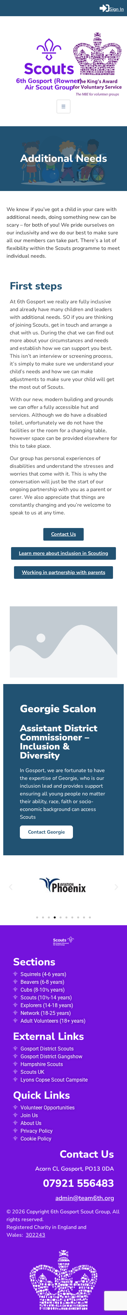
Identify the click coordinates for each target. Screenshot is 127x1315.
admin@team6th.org (84, 1198)
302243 (35, 1235)
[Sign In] (104, 8)
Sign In (116, 9)
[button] (11, 887)
